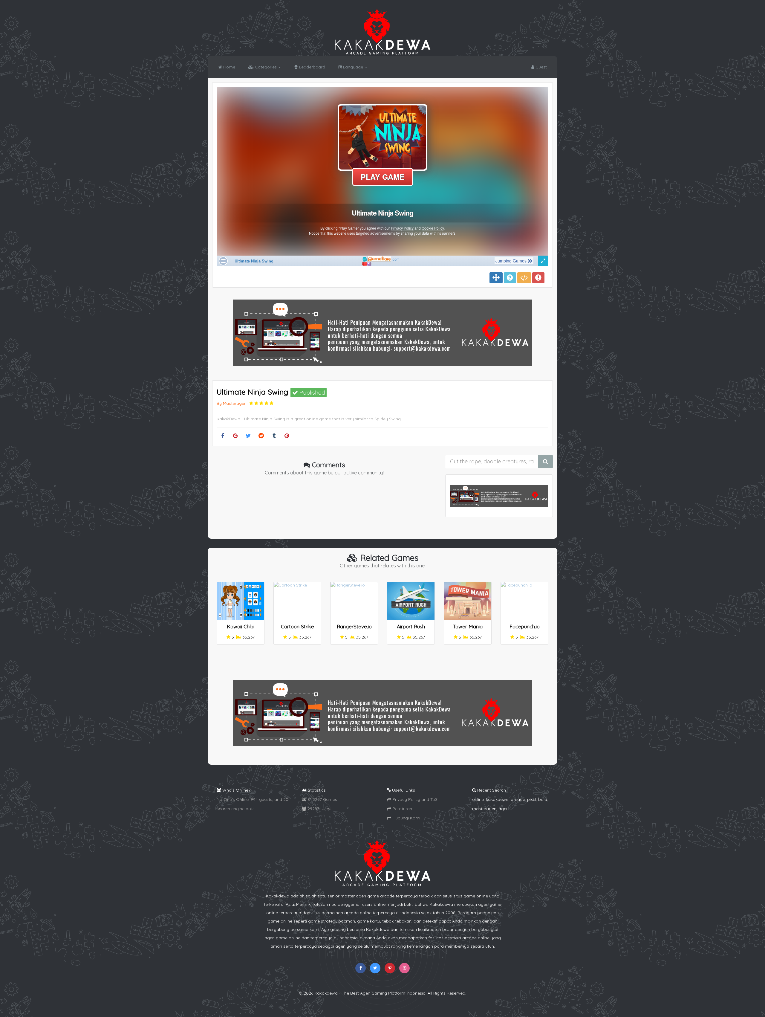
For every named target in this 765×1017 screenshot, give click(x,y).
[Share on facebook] (222, 436)
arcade (518, 799)
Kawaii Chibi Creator (240, 629)
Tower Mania (468, 626)
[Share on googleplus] (235, 436)
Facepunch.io (525, 626)
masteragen (484, 808)
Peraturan (401, 808)
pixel (531, 799)
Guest (540, 67)
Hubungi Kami (405, 818)
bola (542, 799)
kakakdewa (497, 799)
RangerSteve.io (354, 626)
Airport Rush (411, 626)
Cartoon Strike (297, 626)
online (478, 799)
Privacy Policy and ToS (414, 799)
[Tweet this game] (248, 436)
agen (503, 808)
